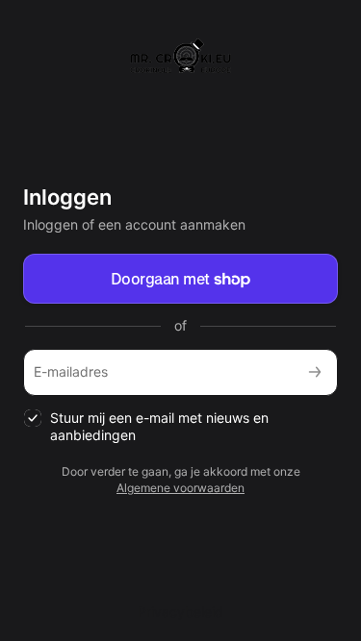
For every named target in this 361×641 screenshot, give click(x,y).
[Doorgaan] (314, 372)
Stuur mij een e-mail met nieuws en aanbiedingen (159, 426)
